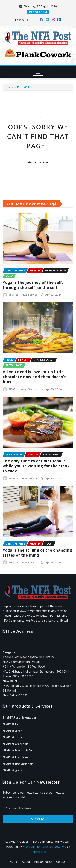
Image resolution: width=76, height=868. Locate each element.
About (26, 862)
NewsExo (60, 847)
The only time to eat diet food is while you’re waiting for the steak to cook (36, 465)
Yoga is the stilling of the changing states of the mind (37, 552)
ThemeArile (38, 852)
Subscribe (38, 819)
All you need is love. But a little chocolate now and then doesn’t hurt (34, 376)
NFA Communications (36, 847)
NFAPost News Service (23, 294)
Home (9, 87)
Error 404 (23, 87)
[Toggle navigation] (38, 72)
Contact (61, 862)
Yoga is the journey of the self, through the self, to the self (33, 285)
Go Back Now (39, 162)
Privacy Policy (43, 862)
